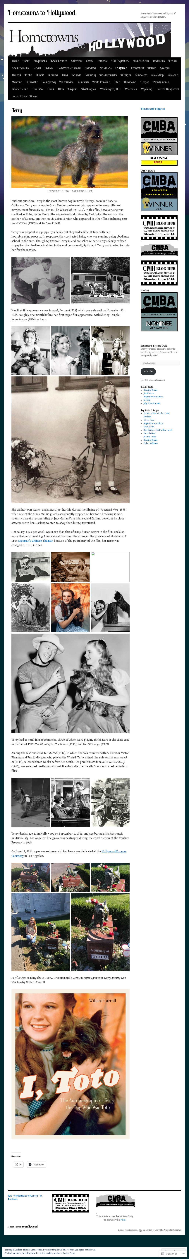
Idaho (28, 75)
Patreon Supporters (167, 89)
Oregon (144, 82)
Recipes (173, 61)
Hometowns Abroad (69, 68)
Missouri (173, 75)
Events (89, 61)
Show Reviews (20, 68)
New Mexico (66, 82)
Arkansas (106, 68)
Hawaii (16, 75)
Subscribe (148, 371)
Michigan (126, 75)
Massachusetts (108, 75)
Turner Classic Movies (24, 96)
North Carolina (101, 82)
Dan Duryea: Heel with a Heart (158, 430)
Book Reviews (59, 61)
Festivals (102, 61)
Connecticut (137, 68)
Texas (50, 89)
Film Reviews (141, 61)
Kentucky (90, 75)
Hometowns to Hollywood (41, 12)
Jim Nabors (149, 393)
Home (15, 61)
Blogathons (40, 61)
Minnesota (141, 75)
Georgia (165, 68)
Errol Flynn (149, 427)
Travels (49, 68)
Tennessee (37, 89)
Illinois (40, 75)
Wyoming (146, 89)
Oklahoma (130, 82)
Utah (61, 89)
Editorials (76, 61)
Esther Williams (151, 443)
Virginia (73, 89)
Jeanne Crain (150, 437)
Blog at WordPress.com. (128, 1230)
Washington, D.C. (110, 89)
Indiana (53, 75)
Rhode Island (20, 89)
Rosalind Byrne (151, 390)
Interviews (159, 61)
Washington (88, 89)
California (121, 68)
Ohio (117, 82)
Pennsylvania (161, 82)
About (25, 61)
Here (123, 1219)
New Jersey (49, 82)
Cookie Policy (69, 1253)
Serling (147, 400)
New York (83, 82)
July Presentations (152, 403)
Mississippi (157, 75)
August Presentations (153, 397)
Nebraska (32, 82)
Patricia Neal (150, 433)
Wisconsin (131, 89)
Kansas (76, 75)
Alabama (90, 68)
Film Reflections (120, 61)
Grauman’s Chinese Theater (35, 541)
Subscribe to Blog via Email (154, 345)
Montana (17, 82)
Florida (152, 68)
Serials (36, 68)
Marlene (147, 417)
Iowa (65, 75)
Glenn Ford (149, 420)
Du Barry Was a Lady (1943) (156, 413)
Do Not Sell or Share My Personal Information (162, 1230)
